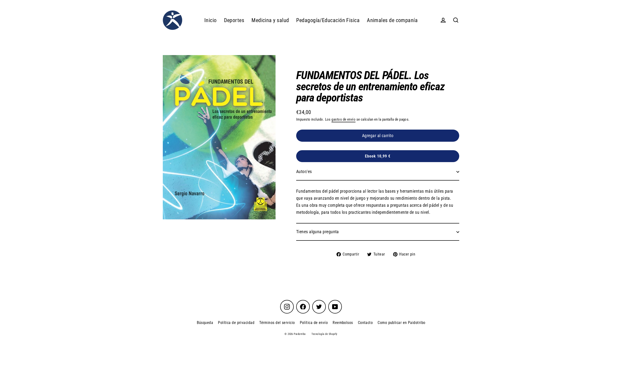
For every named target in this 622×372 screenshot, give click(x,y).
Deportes (234, 20)
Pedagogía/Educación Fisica (328, 20)
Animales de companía (392, 20)
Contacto (365, 322)
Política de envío (314, 322)
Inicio (210, 20)
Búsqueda (205, 322)
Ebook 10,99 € (377, 156)
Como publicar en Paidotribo (401, 322)
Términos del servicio (277, 322)
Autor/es (304, 171)
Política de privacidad (236, 322)
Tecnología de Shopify (324, 334)
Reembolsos (343, 322)
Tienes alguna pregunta (317, 231)
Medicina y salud (270, 20)
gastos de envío (343, 119)
